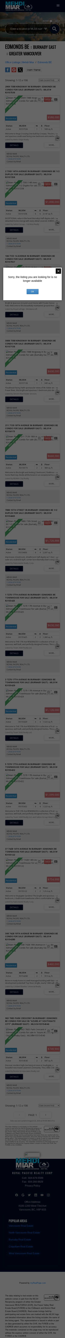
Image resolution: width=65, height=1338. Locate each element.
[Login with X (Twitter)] (20, 71)
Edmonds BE (45, 62)
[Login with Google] (13, 71)
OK (32, 291)
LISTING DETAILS (14, 145)
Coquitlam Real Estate (21, 1246)
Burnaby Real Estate (20, 1239)
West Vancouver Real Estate (24, 1253)
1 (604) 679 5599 (14, 159)
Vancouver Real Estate (21, 1225)
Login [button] (34, 70)
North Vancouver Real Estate (24, 1232)
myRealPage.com (38, 1283)
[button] (16, 1195)
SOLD (57, 21)
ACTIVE (46, 21)
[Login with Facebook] (7, 71)
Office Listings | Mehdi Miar (19, 62)
